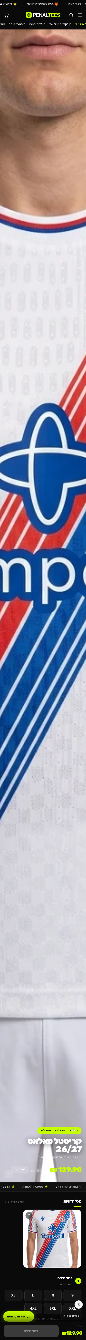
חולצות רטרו (37, 24)
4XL (33, 1309)
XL (13, 1295)
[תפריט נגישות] (79, 1304)
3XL (53, 1309)
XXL (72, 1309)
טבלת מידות (72, 1315)
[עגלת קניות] (6, 14)
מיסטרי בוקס (17, 24)
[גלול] (9, 1174)
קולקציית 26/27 (60, 24)
